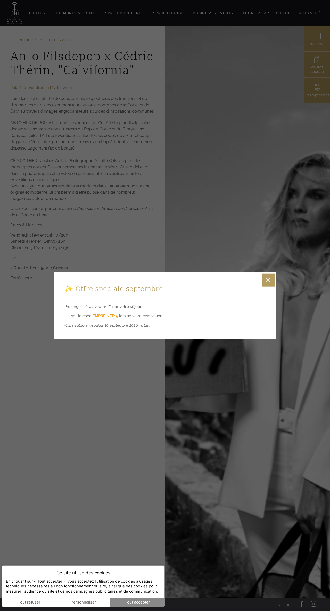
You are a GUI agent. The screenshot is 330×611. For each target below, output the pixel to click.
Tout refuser (29, 602)
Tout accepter (137, 602)
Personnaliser (83, 602)
